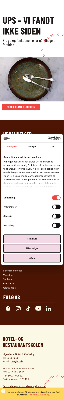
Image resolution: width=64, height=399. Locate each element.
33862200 (13, 357)
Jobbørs (7, 279)
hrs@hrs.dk (17, 361)
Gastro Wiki (9, 287)
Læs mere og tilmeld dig (38, 395)
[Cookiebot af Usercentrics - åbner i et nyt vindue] (48, 138)
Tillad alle (32, 238)
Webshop (8, 274)
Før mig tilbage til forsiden (21, 106)
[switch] (56, 207)
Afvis (32, 258)
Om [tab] (52, 146)
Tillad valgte (32, 248)
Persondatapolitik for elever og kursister (24, 386)
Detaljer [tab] (32, 146)
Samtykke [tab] (11, 146)
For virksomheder (12, 270)
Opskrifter (8, 283)
